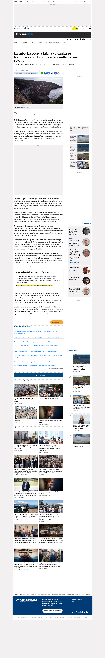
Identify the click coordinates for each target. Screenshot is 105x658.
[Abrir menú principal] (90, 28)
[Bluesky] (70, 39)
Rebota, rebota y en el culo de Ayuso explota (50, 421)
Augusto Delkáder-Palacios (20, 474)
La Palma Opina (86, 223)
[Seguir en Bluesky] (72, 612)
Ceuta (89, 1)
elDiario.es (41, 474)
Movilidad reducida (49, 1)
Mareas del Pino (84, 1)
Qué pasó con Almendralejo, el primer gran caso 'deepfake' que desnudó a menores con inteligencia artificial (25, 565)
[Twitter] (67, 39)
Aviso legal (40, 617)
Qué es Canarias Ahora (22, 617)
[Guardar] (58, 73)
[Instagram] (77, 39)
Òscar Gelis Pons (18, 450)
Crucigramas (32, 594)
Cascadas (38, 594)
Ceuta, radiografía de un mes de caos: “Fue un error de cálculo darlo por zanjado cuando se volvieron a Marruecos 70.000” (50, 447)
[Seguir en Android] (72, 601)
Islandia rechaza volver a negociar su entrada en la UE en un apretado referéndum (26, 446)
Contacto (64, 42)
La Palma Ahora (76, 371)
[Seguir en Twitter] (74, 612)
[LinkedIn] (55, 73)
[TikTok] (80, 39)
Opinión (57, 42)
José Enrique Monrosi (44, 452)
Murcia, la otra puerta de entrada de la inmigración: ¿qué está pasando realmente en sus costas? (26, 516)
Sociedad (16, 317)
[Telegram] (75, 39)
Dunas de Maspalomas (27, 1)
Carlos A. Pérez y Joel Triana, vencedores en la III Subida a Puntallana (73, 156)
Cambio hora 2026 (26, 594)
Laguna (49, 594)
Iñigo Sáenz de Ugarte (44, 424)
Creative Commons (32, 617)
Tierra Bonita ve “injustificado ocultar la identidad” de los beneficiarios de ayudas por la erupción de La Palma (73, 147)
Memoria (53, 594)
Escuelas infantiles (42, 1)
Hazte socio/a (75, 28)
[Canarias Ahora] (26, 600)
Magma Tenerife (56, 1)
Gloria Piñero (17, 519)
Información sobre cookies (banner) (62, 617)
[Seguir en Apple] (74, 601)
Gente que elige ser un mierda (48, 398)
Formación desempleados (71, 1)
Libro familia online (78, 594)
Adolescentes (62, 594)
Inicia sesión (82, 28)
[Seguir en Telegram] (78, 612)
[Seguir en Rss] (87, 612)
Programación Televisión (86, 594)
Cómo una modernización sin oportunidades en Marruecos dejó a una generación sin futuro (25, 471)
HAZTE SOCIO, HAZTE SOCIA (52, 611)
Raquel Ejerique (28, 569)
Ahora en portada (19, 428)
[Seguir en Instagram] (80, 612)
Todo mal (17, 421)
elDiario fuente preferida (70, 594)
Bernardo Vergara (18, 422)
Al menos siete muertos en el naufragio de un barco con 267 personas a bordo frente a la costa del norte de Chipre (50, 517)
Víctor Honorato (18, 403)
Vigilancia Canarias (63, 1)
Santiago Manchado (19, 569)
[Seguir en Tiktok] (85, 612)
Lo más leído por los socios (22, 381)
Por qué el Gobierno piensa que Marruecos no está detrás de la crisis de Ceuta (25, 399)
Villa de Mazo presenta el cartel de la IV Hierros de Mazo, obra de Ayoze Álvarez (73, 165)
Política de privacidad (48, 617)
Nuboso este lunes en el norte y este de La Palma (73, 138)
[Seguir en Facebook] (76, 612)
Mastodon (85, 617)
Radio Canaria (78, 1)
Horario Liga (57, 594)
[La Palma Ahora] (24, 34)
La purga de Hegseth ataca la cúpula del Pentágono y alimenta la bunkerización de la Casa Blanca (51, 564)
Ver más (70, 298)
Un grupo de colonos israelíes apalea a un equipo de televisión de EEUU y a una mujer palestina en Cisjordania (51, 540)
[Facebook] (72, 39)
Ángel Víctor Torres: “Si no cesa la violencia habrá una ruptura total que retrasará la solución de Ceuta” (25, 493)
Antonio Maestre (43, 400)
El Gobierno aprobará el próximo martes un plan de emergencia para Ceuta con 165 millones (50, 471)
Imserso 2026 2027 (44, 594)
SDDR (36, 594)
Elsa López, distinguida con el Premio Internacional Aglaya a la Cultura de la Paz (79, 129)
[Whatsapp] (42, 73)
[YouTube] (83, 39)
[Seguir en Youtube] (82, 612)
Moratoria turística (35, 1)
